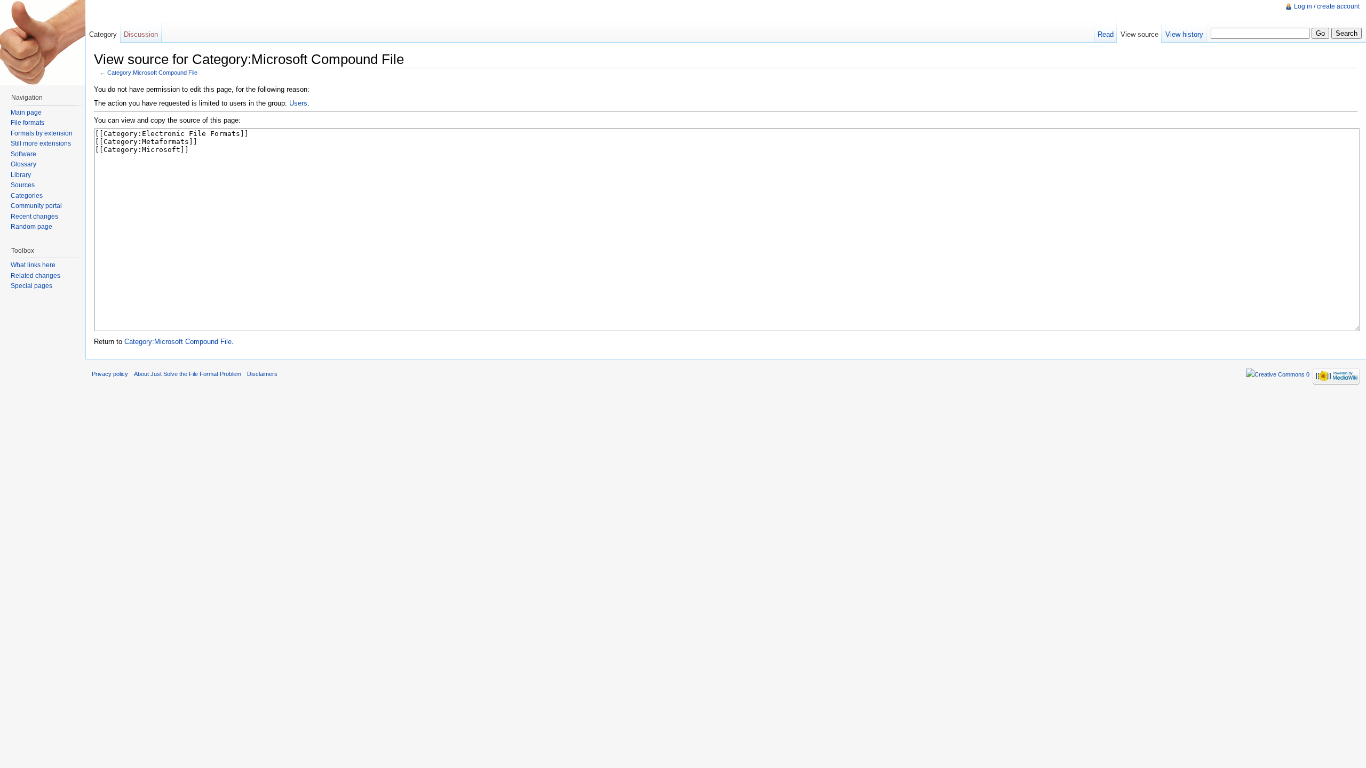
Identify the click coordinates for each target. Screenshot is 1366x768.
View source (1139, 34)
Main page (26, 112)
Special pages (31, 286)
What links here (33, 265)
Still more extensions (41, 143)
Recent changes (34, 216)
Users (298, 103)
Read (1106, 34)
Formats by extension (42, 133)
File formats (27, 122)
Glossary (23, 164)
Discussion (141, 34)
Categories (27, 195)
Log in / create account (1327, 6)
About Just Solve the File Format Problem (187, 374)
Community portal (36, 206)
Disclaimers (262, 374)
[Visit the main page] (42, 42)
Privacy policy (110, 374)
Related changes (35, 275)
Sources (23, 185)
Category (103, 34)
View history (1184, 34)
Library (21, 175)
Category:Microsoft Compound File (152, 72)
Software (23, 154)
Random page (31, 226)
